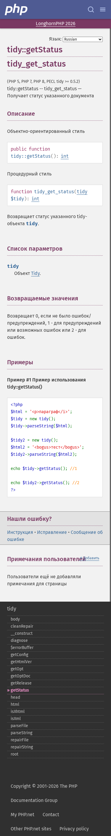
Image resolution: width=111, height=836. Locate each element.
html (15, 704)
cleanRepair (22, 626)
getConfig (19, 654)
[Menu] (103, 9)
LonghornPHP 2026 (55, 23)
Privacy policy (74, 829)
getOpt (17, 668)
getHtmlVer (21, 661)
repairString (22, 747)
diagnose (19, 640)
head (15, 697)
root (14, 754)
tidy (82, 191)
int (65, 156)
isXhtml (18, 711)
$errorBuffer (22, 647)
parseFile (19, 725)
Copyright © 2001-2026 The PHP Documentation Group (44, 793)
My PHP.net (22, 814)
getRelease (21, 683)
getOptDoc (20, 676)
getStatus (20, 690)
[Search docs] (91, 9)
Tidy (35, 273)
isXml (16, 718)
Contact (51, 814)
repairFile (20, 739)
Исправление (52, 532)
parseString (21, 732)
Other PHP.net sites (31, 829)
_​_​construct (22, 633)
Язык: (55, 39)
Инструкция (20, 532)
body (15, 619)
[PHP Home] (16, 9)
